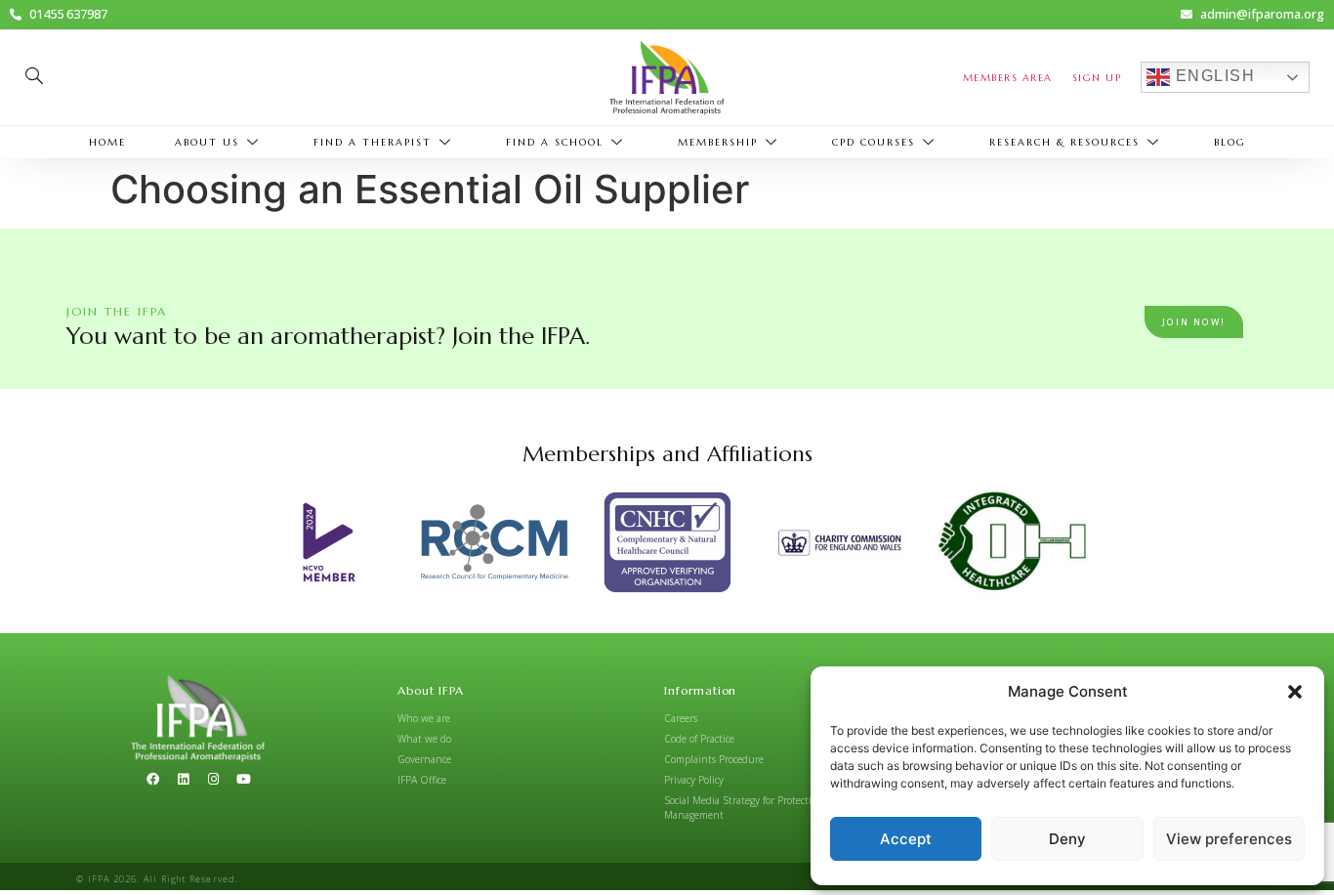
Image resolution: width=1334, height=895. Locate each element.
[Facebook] (152, 779)
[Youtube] (243, 779)
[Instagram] (213, 779)
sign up (1097, 77)
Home (107, 142)
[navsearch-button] (34, 77)
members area (1008, 77)
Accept (906, 839)
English (1212, 76)
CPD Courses (873, 142)
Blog (1230, 142)
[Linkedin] (182, 779)
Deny (1067, 839)
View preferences (1229, 839)
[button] (1295, 692)
